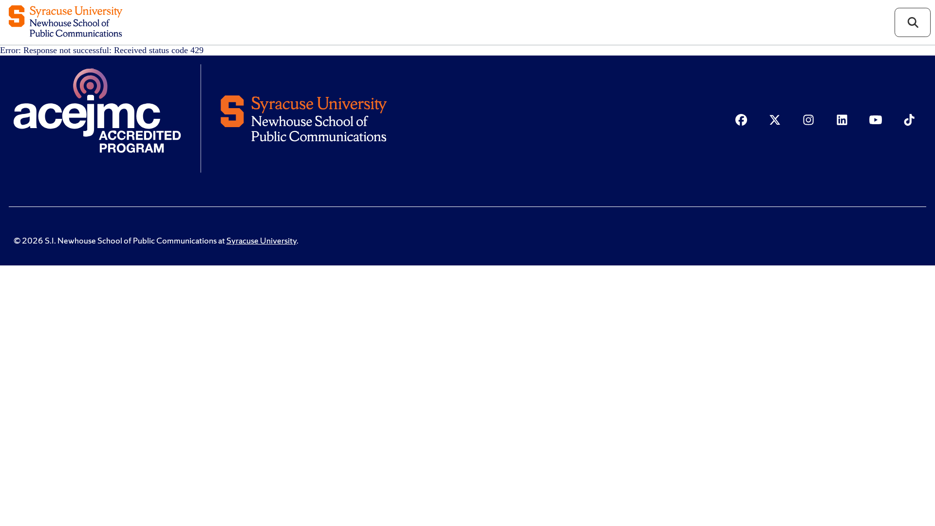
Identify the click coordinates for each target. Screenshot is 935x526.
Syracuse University (261, 240)
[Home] (65, 22)
